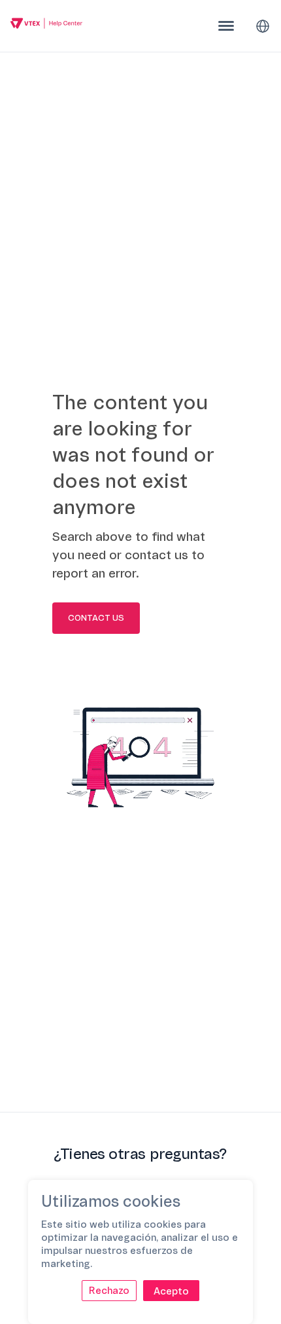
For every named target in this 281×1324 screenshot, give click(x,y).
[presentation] (226, 26)
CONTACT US (96, 618)
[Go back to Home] (46, 25)
